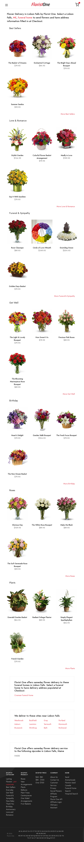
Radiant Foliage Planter (41, 617)
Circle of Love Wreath (42, 247)
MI (39, 833)
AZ (26, 831)
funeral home (25, 17)
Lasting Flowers (11, 782)
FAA (47, 836)
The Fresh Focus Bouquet (66, 435)
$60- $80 (39, 777)
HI (44, 831)
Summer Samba (17, 104)
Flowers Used (70, 782)
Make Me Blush (66, 525)
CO (31, 831)
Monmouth (63, 724)
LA (57, 831)
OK (50, 836)
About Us (54, 777)
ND (27, 836)
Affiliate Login (56, 802)
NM (36, 836)
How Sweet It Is (42, 337)
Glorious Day (17, 525)
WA (37, 838)
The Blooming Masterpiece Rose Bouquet (17, 381)
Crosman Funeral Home (23, 695)
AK (19, 831)
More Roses (70, 576)
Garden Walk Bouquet (42, 435)
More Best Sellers (68, 114)
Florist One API (56, 799)
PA (54, 836)
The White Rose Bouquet (42, 525)
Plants (23, 787)
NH (32, 836)
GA (42, 831)
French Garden (17, 658)
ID (48, 831)
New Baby (10, 801)
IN (51, 831)
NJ (34, 836)
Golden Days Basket (17, 286)
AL (22, 831)
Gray (46, 720)
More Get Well (69, 394)
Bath (45, 728)
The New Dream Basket (17, 474)
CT (34, 831)
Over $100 (40, 782)
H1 (54, 838)
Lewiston (32, 724)
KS (53, 831)
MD (62, 831)
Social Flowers (56, 791)
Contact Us (54, 780)
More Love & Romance (66, 206)
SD (60, 836)
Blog (48, 838)
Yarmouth (47, 724)
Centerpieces (26, 795)
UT (30, 838)
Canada (68, 785)
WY (45, 838)
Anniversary (10, 809)
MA (60, 831)
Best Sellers (10, 787)
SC (58, 836)
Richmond (62, 728)
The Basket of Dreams (17, 63)
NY (42, 836)
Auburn (17, 724)
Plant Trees (25, 792)
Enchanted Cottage (42, 63)
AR (24, 831)
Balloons (24, 790)
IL (49, 831)
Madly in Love (66, 155)
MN (42, 833)
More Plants (70, 668)
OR (52, 836)
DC (36, 831)
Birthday (9, 806)
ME (14, 17)
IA (46, 831)
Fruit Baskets (26, 803)
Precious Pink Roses (67, 337)
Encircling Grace (66, 247)
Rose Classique (17, 247)
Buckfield (32, 720)
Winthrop (33, 728)
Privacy (53, 788)
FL (40, 831)
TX (28, 838)
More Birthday (69, 483)
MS (19, 836)
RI (56, 836)
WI (40, 838)
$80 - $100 (40, 780)
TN (63, 836)
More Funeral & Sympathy (64, 296)
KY (55, 831)
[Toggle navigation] (6, 4)
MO (44, 833)
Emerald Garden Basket (17, 617)
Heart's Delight (17, 435)
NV (39, 836)
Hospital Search (71, 793)
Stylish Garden (17, 155)
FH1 (51, 838)
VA (33, 838)
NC (24, 836)
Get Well (9, 792)
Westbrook (18, 720)
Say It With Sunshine (17, 196)
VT (35, 838)
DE (38, 831)
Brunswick (18, 728)
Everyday (9, 790)
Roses (23, 779)
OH (44, 836)
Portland (62, 720)
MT (22, 836)
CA (29, 831)
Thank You (10, 803)
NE (29, 836)
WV (42, 838)
